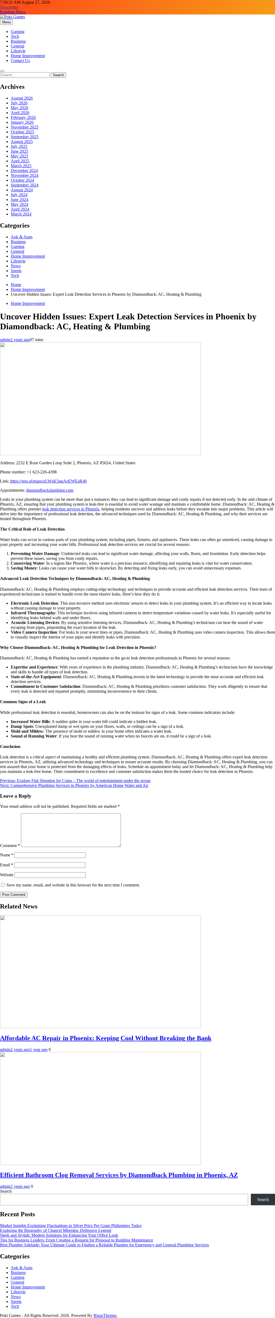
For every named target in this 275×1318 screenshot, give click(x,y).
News (16, 266)
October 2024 (22, 180)
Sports (16, 270)
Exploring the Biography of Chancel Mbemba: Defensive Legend (55, 1230)
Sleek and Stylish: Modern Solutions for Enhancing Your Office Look (59, 1235)
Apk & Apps (21, 237)
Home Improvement (28, 55)
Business (18, 41)
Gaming (17, 31)
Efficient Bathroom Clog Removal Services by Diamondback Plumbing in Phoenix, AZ (119, 1174)
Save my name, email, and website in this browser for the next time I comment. (73, 885)
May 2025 (19, 156)
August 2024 (22, 190)
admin (5, 339)
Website (6, 874)
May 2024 (19, 204)
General (17, 46)
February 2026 (23, 117)
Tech (15, 36)
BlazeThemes (105, 1315)
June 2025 (19, 151)
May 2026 (19, 107)
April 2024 (20, 209)
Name (6, 855)
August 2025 (22, 141)
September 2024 (24, 185)
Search (6, 1191)
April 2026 (20, 112)
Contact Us (20, 60)
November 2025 (24, 127)
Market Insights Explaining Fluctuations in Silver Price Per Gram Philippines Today (71, 1225)
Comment (10, 845)
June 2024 (19, 199)
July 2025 (19, 146)
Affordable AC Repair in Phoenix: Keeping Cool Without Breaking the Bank (105, 1038)
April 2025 (20, 161)
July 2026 (19, 103)
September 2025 (24, 136)
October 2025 (22, 132)
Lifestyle (18, 51)
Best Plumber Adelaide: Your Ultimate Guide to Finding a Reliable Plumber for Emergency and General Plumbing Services (104, 1245)
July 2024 (19, 194)
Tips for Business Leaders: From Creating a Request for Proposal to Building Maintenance (76, 1240)
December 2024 (24, 170)
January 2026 (22, 122)
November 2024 (24, 175)
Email (6, 865)
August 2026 (22, 98)
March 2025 (21, 165)
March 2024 (21, 214)
